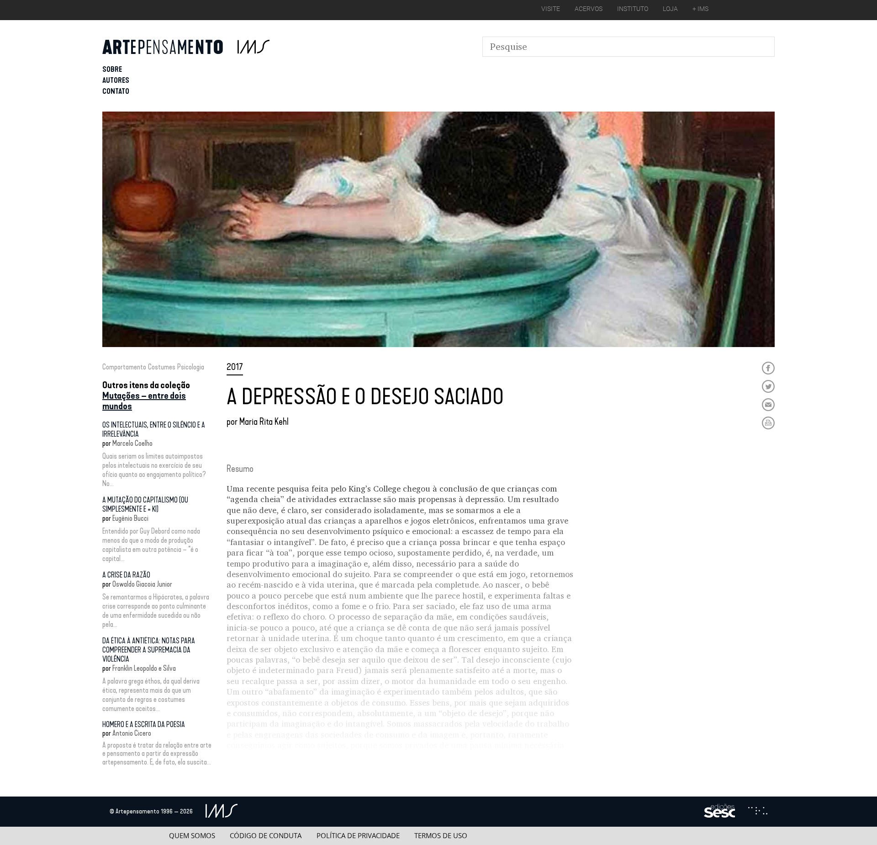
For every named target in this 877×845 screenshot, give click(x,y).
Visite (550, 8)
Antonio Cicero (131, 733)
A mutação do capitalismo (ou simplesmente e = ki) (145, 504)
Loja (670, 8)
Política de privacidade (358, 836)
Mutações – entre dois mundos (144, 401)
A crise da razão (126, 575)
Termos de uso (440, 836)
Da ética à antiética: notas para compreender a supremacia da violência (148, 649)
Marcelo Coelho (132, 443)
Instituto (632, 8)
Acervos (588, 8)
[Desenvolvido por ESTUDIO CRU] (757, 812)
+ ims (700, 8)
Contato (115, 91)
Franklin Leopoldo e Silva (144, 668)
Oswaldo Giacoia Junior (142, 584)
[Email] (768, 404)
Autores (115, 80)
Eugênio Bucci (130, 518)
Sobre (112, 69)
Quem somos (192, 836)
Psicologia (190, 367)
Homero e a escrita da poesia (143, 724)
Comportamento (124, 367)
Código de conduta (265, 836)
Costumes (161, 367)
